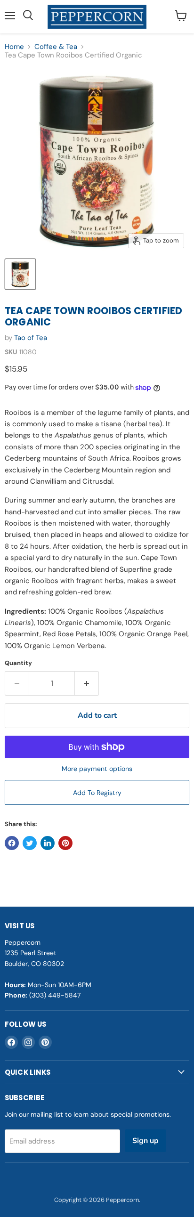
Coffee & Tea (55, 47)
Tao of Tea (30, 337)
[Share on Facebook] (12, 843)
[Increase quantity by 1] (87, 683)
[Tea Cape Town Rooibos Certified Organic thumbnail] (20, 274)
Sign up (145, 1141)
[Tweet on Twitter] (30, 843)
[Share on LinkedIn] (47, 843)
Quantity (18, 662)
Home (14, 47)
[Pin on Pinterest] (65, 843)
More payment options (97, 768)
